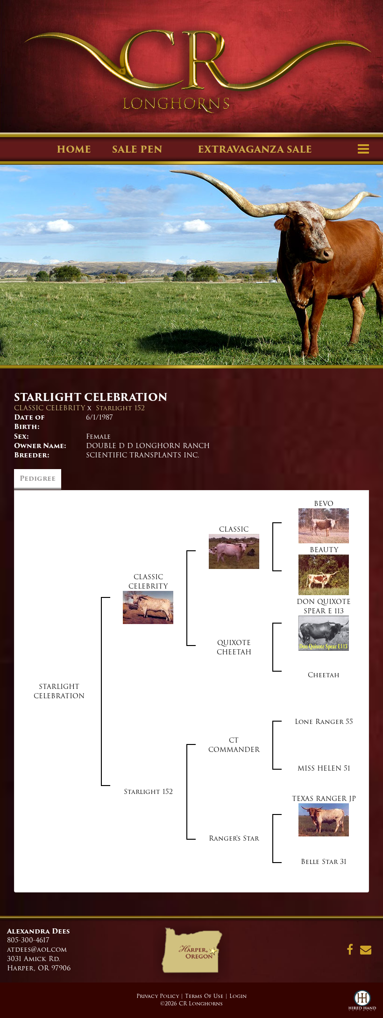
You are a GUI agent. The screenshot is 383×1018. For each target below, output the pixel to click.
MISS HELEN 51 (324, 768)
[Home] (191, 953)
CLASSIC (233, 529)
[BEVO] (323, 525)
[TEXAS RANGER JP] (323, 819)
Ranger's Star (234, 838)
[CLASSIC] (234, 551)
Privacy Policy (157, 996)
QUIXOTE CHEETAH (234, 647)
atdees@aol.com (37, 949)
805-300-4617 (28, 940)
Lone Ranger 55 (324, 721)
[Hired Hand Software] (362, 1004)
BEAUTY (324, 550)
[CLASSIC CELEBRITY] (148, 607)
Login (238, 996)
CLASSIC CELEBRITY (49, 408)
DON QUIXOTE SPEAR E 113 (324, 606)
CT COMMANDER (234, 745)
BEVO (323, 503)
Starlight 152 (120, 408)
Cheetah (324, 675)
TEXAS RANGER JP (324, 798)
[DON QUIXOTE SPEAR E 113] (323, 633)
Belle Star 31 (324, 862)
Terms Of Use (204, 996)
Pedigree (38, 478)
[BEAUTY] (323, 574)
